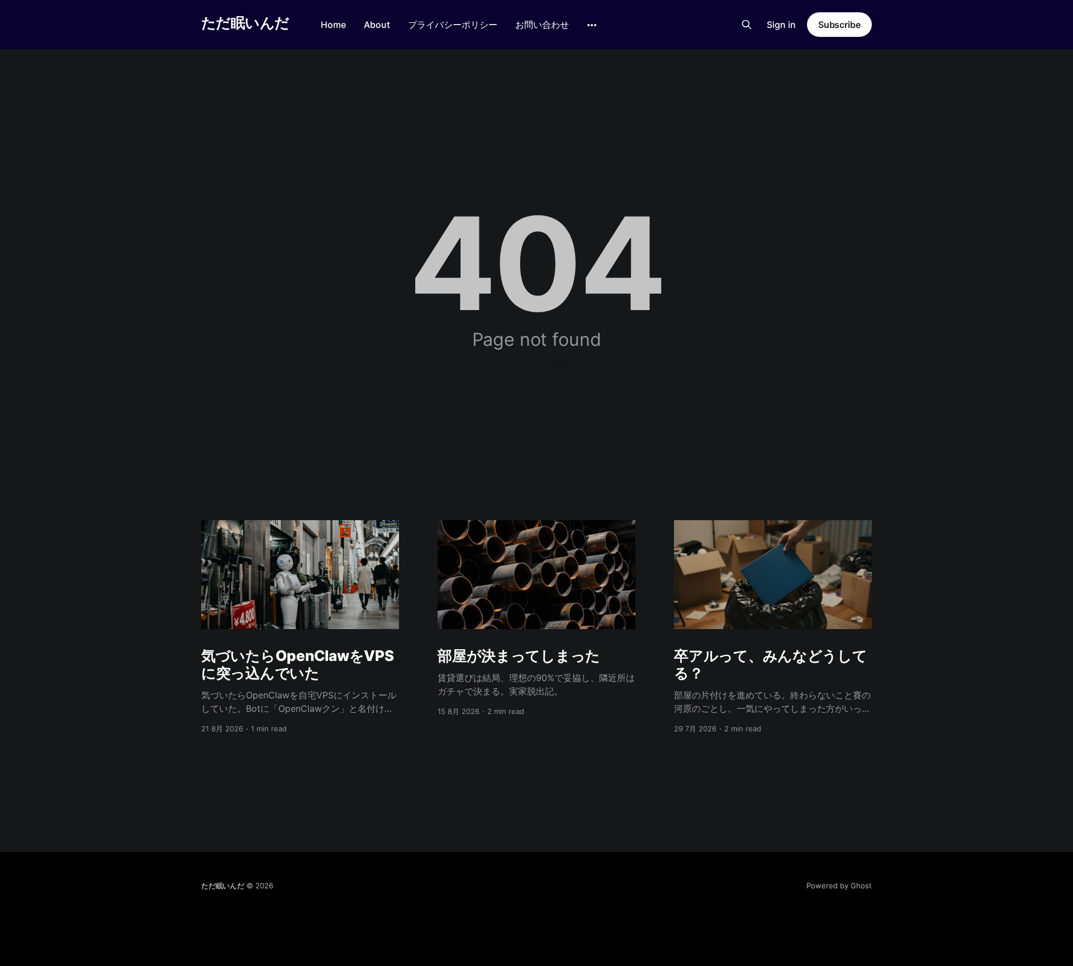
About (377, 24)
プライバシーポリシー (452, 24)
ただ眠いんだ (245, 23)
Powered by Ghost (839, 885)
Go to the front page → (536, 361)
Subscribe (839, 24)
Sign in (781, 24)
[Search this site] (747, 25)
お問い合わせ (542, 24)
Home (333, 24)
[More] (591, 25)
